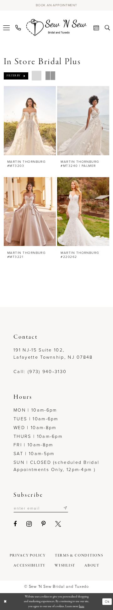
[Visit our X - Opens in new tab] (58, 524)
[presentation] (30, 120)
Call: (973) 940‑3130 (40, 371)
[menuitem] (6, 27)
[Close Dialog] (5, 601)
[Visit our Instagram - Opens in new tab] (29, 524)
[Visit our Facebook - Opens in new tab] (15, 524)
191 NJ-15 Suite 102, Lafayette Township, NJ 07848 (53, 353)
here (81, 606)
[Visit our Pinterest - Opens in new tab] (43, 524)
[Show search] (107, 27)
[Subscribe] (65, 508)
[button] (6, 27)
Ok (107, 601)
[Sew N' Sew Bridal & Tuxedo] (56, 27)
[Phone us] (18, 27)
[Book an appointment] (96, 27)
